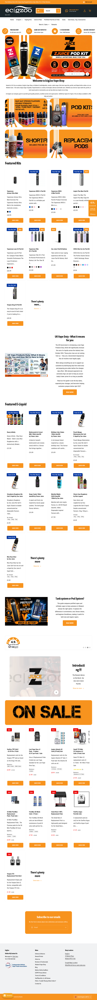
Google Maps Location (71, 963)
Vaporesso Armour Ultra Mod (12, 192)
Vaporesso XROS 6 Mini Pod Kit (56, 192)
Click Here (15, 956)
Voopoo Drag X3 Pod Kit (14, 305)
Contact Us (38, 984)
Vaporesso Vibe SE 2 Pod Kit (34, 250)
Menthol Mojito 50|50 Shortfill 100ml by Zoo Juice (57, 496)
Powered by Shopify (17, 997)
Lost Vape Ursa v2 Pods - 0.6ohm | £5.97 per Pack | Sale (35, 751)
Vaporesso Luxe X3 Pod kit (15, 249)
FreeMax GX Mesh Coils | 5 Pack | (34, 813)
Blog (36, 967)
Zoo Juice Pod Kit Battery (59, 249)
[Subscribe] (65, 927)
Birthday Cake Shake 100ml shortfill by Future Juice (57, 434)
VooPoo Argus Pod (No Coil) (77, 813)
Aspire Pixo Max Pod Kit (80, 191)
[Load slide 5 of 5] (79, 74)
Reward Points (39, 956)
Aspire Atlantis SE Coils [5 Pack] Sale (57, 750)
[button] (19, 19)
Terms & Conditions (40, 975)
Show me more (77, 688)
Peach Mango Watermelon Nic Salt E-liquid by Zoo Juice (79, 434)
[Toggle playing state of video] (56, 692)
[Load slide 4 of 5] (77, 74)
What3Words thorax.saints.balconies (75, 965)
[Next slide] (83, 74)
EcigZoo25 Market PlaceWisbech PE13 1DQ (70, 956)
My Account (88, 2)
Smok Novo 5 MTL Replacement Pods (57, 813)
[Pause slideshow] (87, 74)
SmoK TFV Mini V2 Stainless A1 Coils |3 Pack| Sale (79, 751)
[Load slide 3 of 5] (74, 74)
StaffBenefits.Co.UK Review (42, 978)
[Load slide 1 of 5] (69, 74)
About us (37, 959)
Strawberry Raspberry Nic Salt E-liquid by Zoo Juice (15, 495)
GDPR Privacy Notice (40, 973)
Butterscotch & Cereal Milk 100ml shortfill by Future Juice (35, 434)
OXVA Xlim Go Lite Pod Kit (81, 249)
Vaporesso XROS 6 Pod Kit (37, 191)
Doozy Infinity (11, 432)
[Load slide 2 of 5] (72, 74)
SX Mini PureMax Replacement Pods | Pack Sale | (12, 814)
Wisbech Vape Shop (40, 964)
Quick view (15, 220)
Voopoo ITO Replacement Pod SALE (14, 875)
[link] (49, 642)
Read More (70, 392)
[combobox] (52, 10)
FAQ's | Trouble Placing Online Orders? (45, 981)
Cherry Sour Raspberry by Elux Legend (80, 495)
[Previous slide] (66, 74)
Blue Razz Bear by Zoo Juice (11, 558)
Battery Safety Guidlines (41, 970)
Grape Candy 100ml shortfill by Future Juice (36, 495)
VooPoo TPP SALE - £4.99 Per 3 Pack (12, 750)
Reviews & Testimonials (41, 962)
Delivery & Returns (40, 954)
